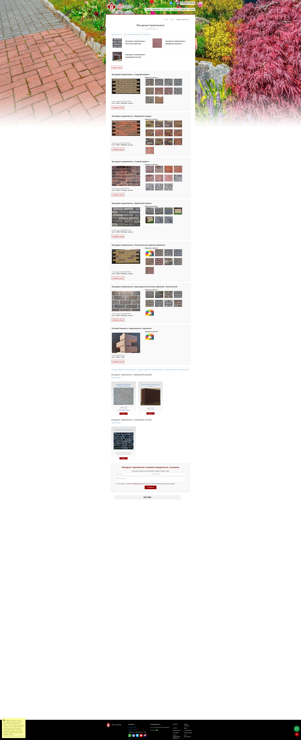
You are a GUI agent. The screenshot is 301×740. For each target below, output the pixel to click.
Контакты (191, 9)
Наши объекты (156, 9)
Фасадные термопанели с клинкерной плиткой (177, 369)
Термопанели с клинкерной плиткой (123, 430)
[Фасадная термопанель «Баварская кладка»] (126, 128)
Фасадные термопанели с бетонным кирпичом (124, 369)
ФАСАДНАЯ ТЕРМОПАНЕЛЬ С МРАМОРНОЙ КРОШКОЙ (123, 385)
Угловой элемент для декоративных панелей (150, 385)
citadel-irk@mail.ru (132, 729)
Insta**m (130, 739)
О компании (184, 9)
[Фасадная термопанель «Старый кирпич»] (126, 176)
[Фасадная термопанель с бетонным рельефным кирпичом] (126, 256)
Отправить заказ (118, 107)
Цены (169, 9)
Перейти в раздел (115, 377)
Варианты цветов (116, 34)
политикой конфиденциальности (136, 483)
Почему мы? (175, 9)
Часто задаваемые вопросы (176, 736)
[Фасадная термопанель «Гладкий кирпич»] (126, 86)
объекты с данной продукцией (124, 410)
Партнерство (188, 733)
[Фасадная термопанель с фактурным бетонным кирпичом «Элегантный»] (126, 302)
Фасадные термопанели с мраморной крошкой (150, 369)
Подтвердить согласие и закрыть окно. (14, 736)
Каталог (148, 9)
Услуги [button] (164, 9)
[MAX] (178, 3)
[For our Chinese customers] (151, 1)
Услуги (175, 728)
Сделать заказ (116, 67)
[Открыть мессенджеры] (296, 728)
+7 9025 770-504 (132, 727)
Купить (123, 413)
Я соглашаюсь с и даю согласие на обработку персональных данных (146, 483)
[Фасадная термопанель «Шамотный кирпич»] (126, 216)
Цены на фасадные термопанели (132, 34)
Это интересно (187, 735)
